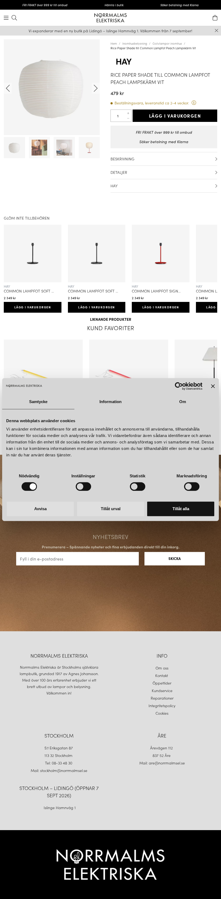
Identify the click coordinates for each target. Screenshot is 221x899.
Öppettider (162, 683)
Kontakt (162, 675)
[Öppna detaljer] (216, 159)
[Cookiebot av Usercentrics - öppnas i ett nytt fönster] (178, 386)
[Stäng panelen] (213, 386)
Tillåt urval (110, 508)
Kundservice (162, 690)
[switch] (83, 486)
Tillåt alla (180, 508)
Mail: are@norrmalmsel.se (162, 763)
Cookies (162, 713)
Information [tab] (110, 401)
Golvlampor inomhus (167, 43)
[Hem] (110, 17)
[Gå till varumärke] (163, 62)
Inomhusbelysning (134, 43)
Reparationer (162, 698)
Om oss (162, 668)
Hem (113, 43)
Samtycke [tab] (38, 401)
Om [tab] (182, 401)
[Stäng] (216, 30)
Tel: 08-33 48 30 (59, 763)
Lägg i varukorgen (175, 115)
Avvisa (40, 508)
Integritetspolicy (162, 705)
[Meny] (6, 17)
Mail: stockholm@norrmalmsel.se (59, 770)
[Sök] (14, 17)
